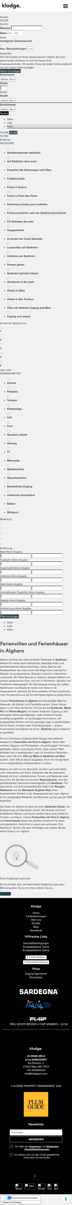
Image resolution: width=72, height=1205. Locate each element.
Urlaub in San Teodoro (20, 299)
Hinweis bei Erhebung (12, 1202)
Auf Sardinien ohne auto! (22, 161)
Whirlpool (13, 512)
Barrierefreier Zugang (19, 486)
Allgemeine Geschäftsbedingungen (41, 1148)
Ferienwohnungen (36, 916)
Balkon (11, 503)
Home (36, 912)
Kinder (4, 83)
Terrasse (12, 400)
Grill (9, 417)
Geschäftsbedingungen (36, 943)
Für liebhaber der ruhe (20, 221)
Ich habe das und (37, 1148)
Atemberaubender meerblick (24, 152)
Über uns (36, 919)
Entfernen (5, 139)
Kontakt (36, 923)
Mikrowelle (13, 460)
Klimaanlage (14, 408)
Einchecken (36, 977)
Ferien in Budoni (17, 187)
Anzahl (4, 95)
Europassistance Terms (36, 946)
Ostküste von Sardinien (21, 256)
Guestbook (36, 930)
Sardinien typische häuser (22, 273)
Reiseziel (5, 28)
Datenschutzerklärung (37, 962)
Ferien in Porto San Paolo (22, 195)
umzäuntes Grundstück (21, 495)
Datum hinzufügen (10, 71)
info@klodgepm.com (36, 1073)
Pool (9, 426)
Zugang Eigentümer (36, 973)
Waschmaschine (17, 477)
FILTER (4, 20)
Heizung (12, 443)
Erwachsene (7, 74)
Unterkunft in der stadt (20, 282)
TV (8, 452)
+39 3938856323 (36, 1070)
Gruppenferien (15, 230)
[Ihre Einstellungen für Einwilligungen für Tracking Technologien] (66, 1198)
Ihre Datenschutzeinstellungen (24, 1198)
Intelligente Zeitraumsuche (16, 41)
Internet (11, 383)
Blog (36, 926)
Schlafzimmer (8, 104)
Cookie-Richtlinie (37, 957)
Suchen (4, 17)
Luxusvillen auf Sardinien (22, 247)
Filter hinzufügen (9, 616)
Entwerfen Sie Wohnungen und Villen (29, 170)
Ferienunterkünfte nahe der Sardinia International (36, 213)
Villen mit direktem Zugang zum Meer (29, 307)
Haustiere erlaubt (17, 434)
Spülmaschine (15, 469)
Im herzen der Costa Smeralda (24, 238)
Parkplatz (12, 391)
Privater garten (15, 264)
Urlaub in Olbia (16, 290)
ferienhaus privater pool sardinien (27, 204)
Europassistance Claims (36, 950)
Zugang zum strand (18, 316)
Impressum (35, 1146)
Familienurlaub (16, 178)
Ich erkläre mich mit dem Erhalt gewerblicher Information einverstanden (36, 1156)
